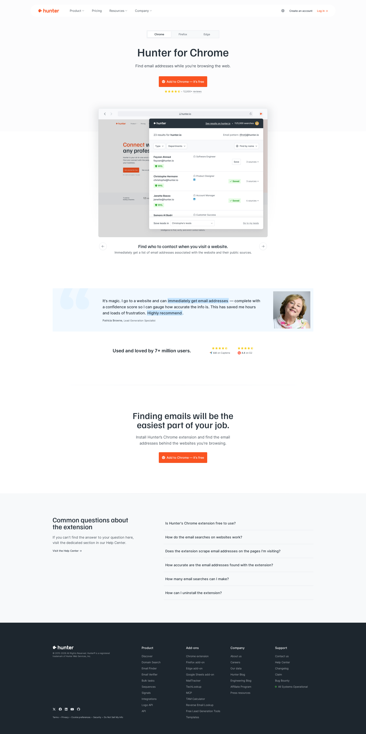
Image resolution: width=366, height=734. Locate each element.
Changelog (282, 668)
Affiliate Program (240, 686)
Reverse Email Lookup (200, 705)
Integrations (149, 699)
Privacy (65, 717)
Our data (236, 668)
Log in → (322, 11)
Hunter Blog (237, 674)
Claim (278, 674)
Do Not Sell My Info (113, 717)
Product (75, 11)
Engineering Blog (240, 680)
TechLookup (193, 686)
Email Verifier (149, 674)
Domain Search (151, 662)
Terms (56, 717)
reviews (197, 91)
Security (97, 717)
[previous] (103, 246)
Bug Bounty (282, 680)
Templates (192, 717)
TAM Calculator (195, 699)
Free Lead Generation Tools (203, 711)
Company (142, 11)
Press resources (240, 693)
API (144, 711)
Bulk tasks (148, 680)
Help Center (282, 662)
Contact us (282, 656)
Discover (147, 656)
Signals (146, 693)
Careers (235, 662)
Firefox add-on (195, 662)
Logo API (147, 705)
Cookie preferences (81, 717)
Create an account (300, 11)
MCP (189, 693)
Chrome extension (197, 656)
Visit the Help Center (66, 551)
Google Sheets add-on (200, 674)
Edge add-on (194, 668)
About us (236, 656)
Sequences (149, 686)
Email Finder (149, 668)
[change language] (283, 10)
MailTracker (193, 680)
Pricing (97, 11)
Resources (116, 11)
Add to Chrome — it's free (185, 81)
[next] (263, 246)
